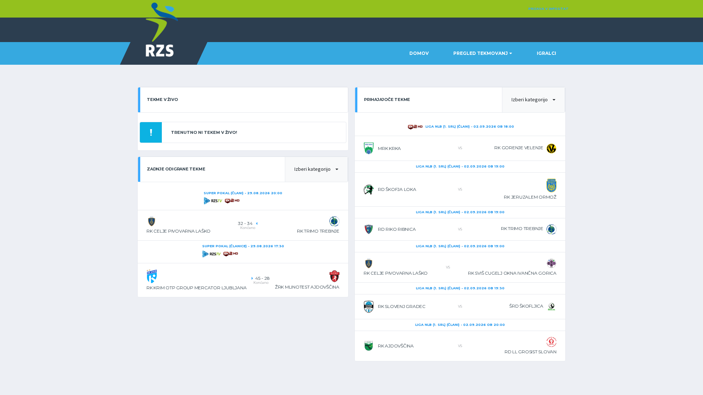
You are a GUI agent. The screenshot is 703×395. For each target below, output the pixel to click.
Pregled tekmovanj (480, 53)
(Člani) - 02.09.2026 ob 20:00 (460, 325)
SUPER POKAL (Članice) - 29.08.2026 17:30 (243, 246)
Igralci (546, 53)
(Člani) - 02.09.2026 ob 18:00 (469, 126)
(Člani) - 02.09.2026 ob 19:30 (460, 288)
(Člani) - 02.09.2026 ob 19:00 (460, 166)
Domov (419, 53)
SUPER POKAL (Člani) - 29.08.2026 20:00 (243, 193)
